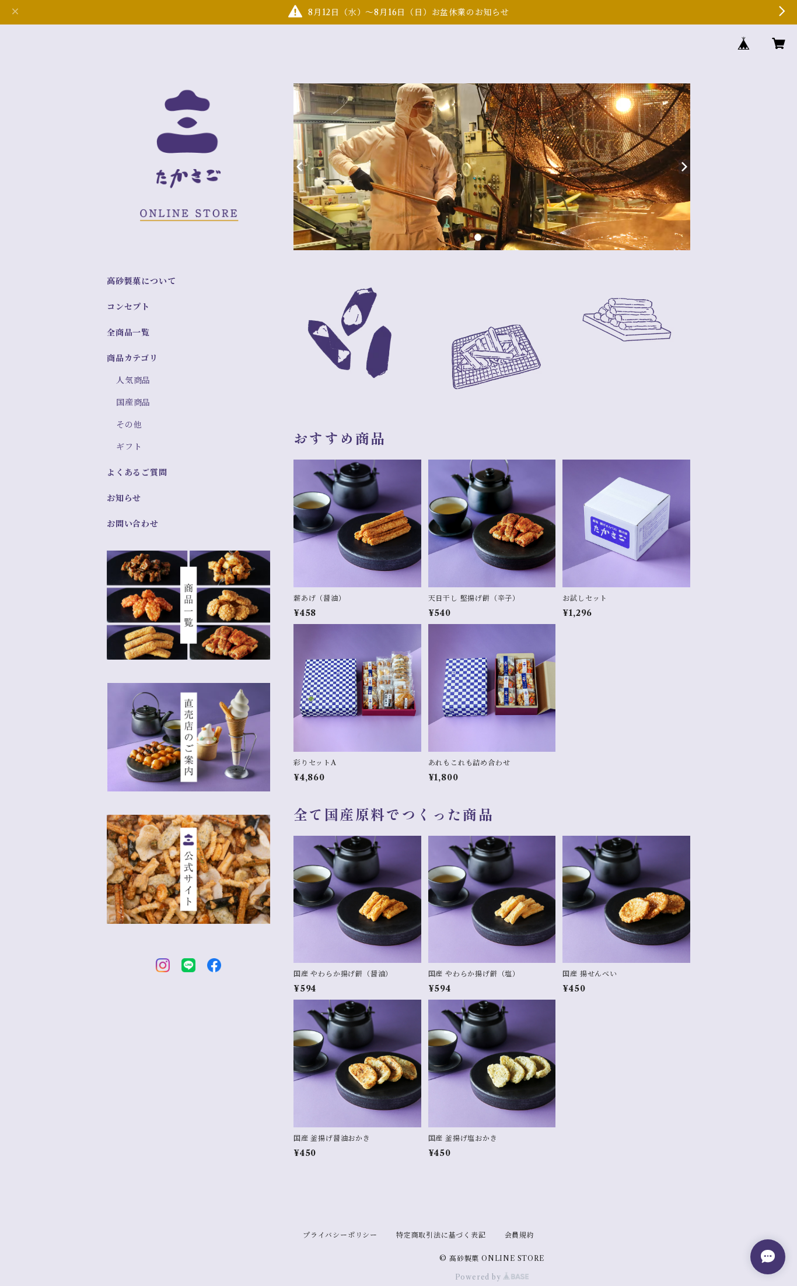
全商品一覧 (128, 332)
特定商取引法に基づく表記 (441, 1235)
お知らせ (124, 498)
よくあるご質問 (137, 472)
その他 (129, 424)
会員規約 (519, 1235)
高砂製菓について (141, 281)
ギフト (129, 446)
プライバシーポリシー (340, 1235)
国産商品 (133, 402)
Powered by (479, 1277)
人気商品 (133, 380)
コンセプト (128, 307)
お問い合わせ (133, 523)
